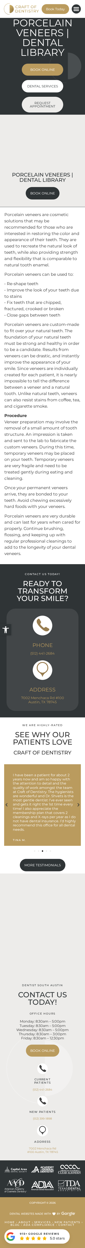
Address (42, 689)
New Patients (42, 1111)
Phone (42, 645)
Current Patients (42, 1081)
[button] (5, 629)
